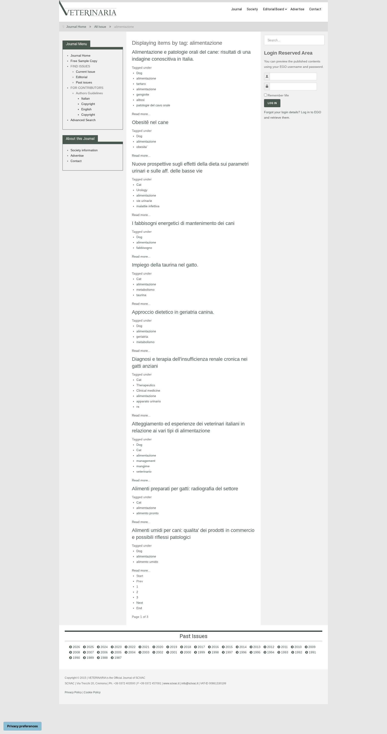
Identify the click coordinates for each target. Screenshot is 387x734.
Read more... (141, 114)
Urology (141, 190)
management (145, 461)
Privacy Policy (73, 692)
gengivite (142, 94)
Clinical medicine (148, 390)
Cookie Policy (92, 692)
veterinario (143, 471)
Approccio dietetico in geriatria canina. (173, 312)
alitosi (140, 100)
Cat (138, 184)
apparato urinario (148, 401)
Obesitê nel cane (150, 122)
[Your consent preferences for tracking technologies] (22, 726)
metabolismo (145, 289)
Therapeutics (145, 385)
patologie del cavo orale (153, 105)
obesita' (141, 147)
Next (139, 602)
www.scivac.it (171, 683)
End (139, 608)
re (137, 406)
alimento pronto (147, 513)
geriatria (142, 336)
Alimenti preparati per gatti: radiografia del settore (185, 488)
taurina (141, 295)
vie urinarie (144, 201)
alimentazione (146, 78)
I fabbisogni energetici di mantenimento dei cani (183, 223)
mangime (143, 466)
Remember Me (278, 95)
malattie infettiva (147, 206)
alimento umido (147, 561)
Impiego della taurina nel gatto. (165, 265)
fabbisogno (144, 248)
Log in (272, 103)
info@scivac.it (189, 683)
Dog (139, 73)
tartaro (141, 83)
